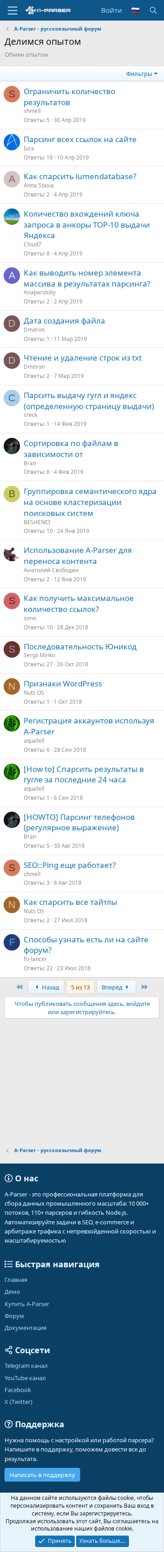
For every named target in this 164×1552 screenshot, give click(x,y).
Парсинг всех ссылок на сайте (80, 139)
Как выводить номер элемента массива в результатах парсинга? (87, 278)
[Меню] (12, 10)
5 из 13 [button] (80, 987)
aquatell (34, 740)
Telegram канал (26, 1365)
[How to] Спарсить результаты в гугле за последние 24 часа (84, 774)
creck (30, 415)
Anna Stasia (39, 185)
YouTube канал (25, 1378)
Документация (25, 1327)
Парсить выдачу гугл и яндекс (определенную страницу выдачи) (89, 400)
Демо (12, 1291)
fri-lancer (35, 959)
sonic (30, 618)
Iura (29, 148)
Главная (16, 1280)
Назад (50, 987)
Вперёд (113, 987)
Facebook (18, 1390)
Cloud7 (32, 244)
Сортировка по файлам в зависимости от (71, 448)
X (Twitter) (18, 1402)
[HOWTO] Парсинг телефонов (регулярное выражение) (79, 822)
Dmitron (34, 330)
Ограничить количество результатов (69, 96)
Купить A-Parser (27, 1304)
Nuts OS (34, 692)
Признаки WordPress (63, 683)
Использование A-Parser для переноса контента (78, 555)
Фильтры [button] (139, 73)
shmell (32, 111)
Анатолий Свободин (51, 570)
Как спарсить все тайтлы (70, 902)
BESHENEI (37, 522)
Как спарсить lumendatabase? (80, 176)
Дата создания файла (64, 320)
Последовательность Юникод (80, 646)
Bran (30, 463)
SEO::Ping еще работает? (70, 865)
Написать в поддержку (42, 1475)
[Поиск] (153, 10)
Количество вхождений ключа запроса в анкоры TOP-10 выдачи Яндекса (87, 224)
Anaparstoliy (40, 292)
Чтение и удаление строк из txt (83, 357)
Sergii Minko (39, 655)
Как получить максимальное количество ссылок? (79, 603)
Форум (14, 1316)
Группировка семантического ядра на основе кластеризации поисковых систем (90, 502)
